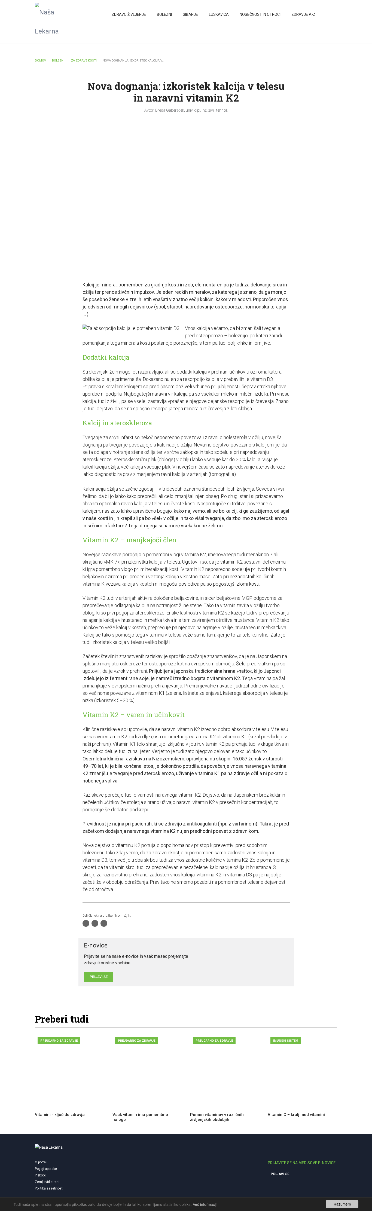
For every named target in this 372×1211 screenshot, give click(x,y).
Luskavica (219, 14)
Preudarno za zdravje (59, 1040)
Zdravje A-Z (303, 14)
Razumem (342, 1204)
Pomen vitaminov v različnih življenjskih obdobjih (217, 1117)
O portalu (41, 1162)
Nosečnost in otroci (260, 14)
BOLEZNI (58, 60)
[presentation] (319, 1020)
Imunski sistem (285, 1040)
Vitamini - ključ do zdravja (60, 1114)
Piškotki (40, 1175)
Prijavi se (280, 1174)
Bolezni (164, 14)
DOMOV (40, 60)
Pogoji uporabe (46, 1169)
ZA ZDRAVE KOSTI (83, 60)
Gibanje (190, 14)
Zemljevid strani (47, 1182)
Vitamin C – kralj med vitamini (296, 1114)
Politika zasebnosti (49, 1188)
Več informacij (205, 1204)
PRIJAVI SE (99, 977)
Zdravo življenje (129, 14)
